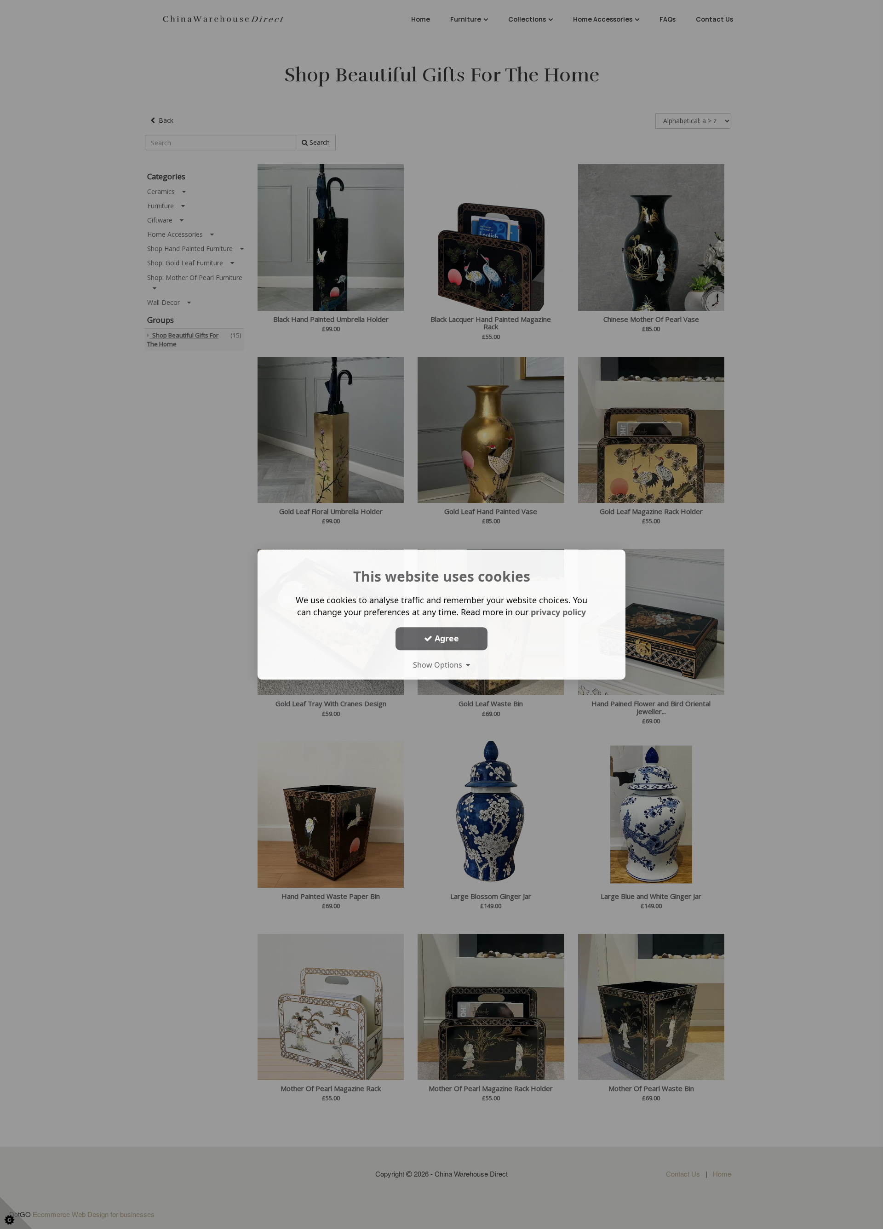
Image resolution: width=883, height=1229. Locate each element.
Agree (445, 638)
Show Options (439, 665)
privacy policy (558, 611)
